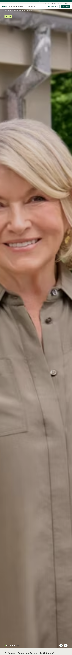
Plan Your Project (22, 32)
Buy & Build (27, 6)
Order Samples (65, 6)
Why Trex (33, 6)
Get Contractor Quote (53, 6)
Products (10, 6)
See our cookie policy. (8, 653)
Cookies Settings (45, 652)
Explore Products (10, 32)
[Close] (70, 652)
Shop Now (43, 1)
